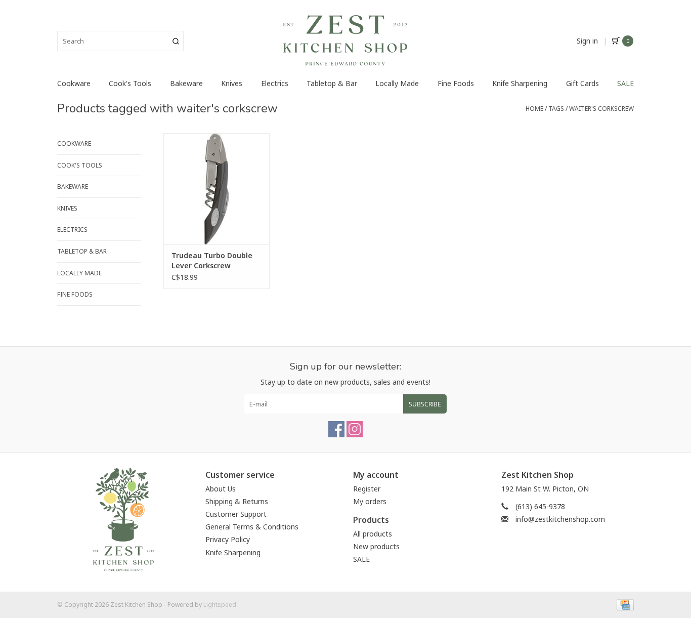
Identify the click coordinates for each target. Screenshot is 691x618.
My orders (369, 501)
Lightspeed (219, 604)
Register (366, 488)
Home (534, 108)
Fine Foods (456, 83)
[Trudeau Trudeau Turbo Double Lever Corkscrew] (216, 188)
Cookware (74, 83)
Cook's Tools (130, 83)
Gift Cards (582, 83)
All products (372, 534)
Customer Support (236, 514)
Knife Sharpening (519, 83)
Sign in (587, 41)
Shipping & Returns (236, 501)
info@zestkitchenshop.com (560, 519)
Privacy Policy (227, 539)
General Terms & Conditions (251, 526)
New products (376, 546)
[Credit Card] (623, 604)
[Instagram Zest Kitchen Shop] (355, 429)
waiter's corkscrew (601, 108)
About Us (220, 488)
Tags (556, 108)
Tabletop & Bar (332, 83)
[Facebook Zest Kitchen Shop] (336, 429)
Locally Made (397, 83)
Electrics (274, 83)
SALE (625, 83)
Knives (231, 83)
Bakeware (186, 83)
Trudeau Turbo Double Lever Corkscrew (211, 260)
